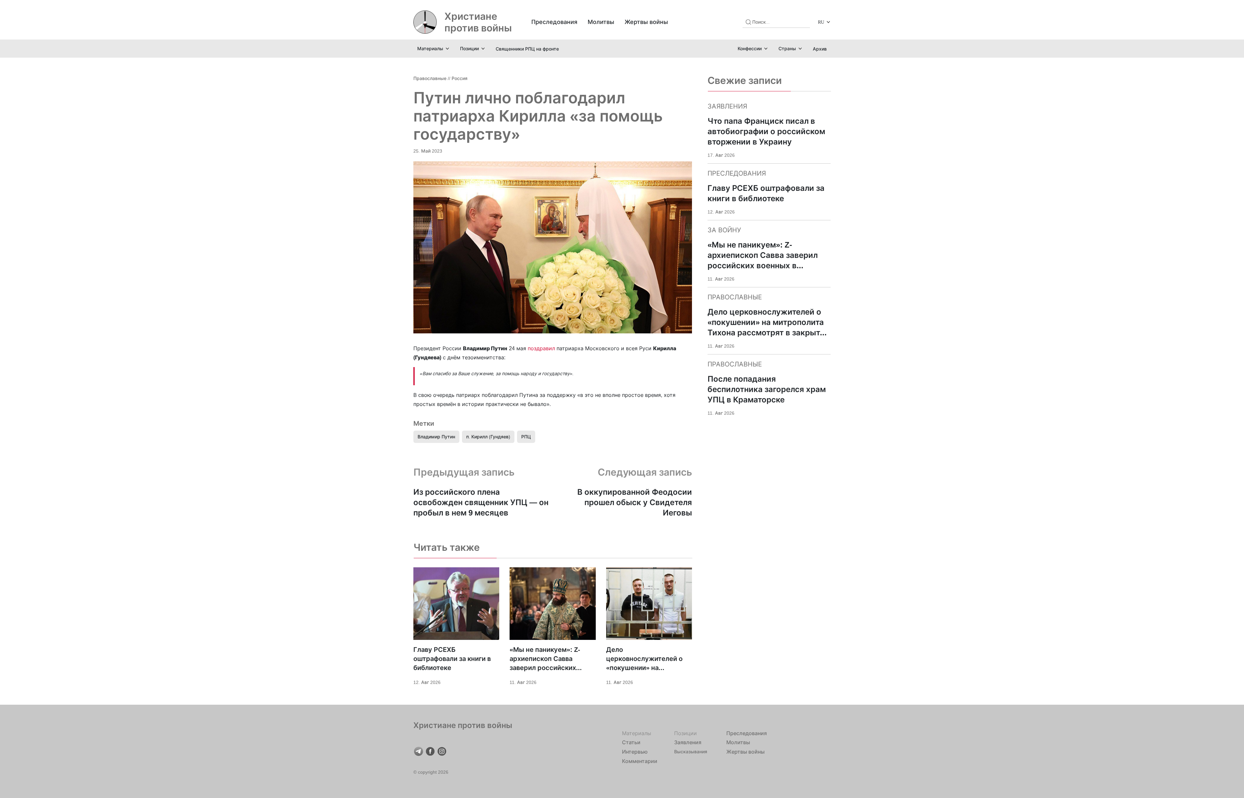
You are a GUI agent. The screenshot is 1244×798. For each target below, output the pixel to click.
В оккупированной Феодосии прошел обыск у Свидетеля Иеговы (634, 502)
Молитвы (601, 21)
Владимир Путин (436, 436)
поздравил (541, 348)
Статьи (631, 742)
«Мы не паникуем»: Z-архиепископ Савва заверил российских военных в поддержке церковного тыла (546, 659)
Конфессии (750, 48)
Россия (459, 78)
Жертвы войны (646, 21)
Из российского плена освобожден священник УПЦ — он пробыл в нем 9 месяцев (480, 502)
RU (821, 22)
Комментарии (639, 761)
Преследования (554, 21)
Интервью (635, 751)
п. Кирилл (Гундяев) (488, 436)
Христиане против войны (478, 22)
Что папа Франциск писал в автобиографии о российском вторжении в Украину (766, 131)
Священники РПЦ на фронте (527, 49)
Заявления (687, 742)
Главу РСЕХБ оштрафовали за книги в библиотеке (452, 659)
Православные (429, 78)
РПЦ (526, 436)
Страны (787, 48)
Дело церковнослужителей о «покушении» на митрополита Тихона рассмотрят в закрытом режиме (645, 659)
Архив (820, 49)
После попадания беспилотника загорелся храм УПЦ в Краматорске (767, 389)
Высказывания (690, 751)
